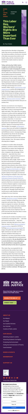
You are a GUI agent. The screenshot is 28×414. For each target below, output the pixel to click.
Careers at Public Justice (10, 329)
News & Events (9, 352)
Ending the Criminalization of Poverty (13, 344)
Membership (8, 356)
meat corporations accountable (14, 228)
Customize (13, 401)
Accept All (14, 407)
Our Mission (6, 318)
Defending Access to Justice (11, 337)
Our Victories (6, 326)
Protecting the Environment (10, 342)
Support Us (7, 362)
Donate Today (9, 302)
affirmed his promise (12, 198)
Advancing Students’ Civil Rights (12, 339)
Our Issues (7, 333)
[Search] (22, 2)
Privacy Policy (6, 380)
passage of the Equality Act (13, 169)
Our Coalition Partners (9, 323)
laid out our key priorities (14, 98)
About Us (6, 315)
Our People (6, 321)
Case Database (7, 347)
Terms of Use (13, 380)
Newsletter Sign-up (11, 298)
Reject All (14, 404)
